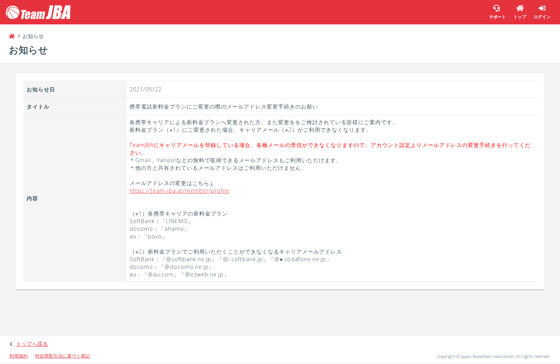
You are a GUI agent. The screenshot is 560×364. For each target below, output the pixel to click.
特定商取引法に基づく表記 (62, 356)
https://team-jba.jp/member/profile (179, 190)
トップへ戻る (32, 343)
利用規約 (19, 356)
